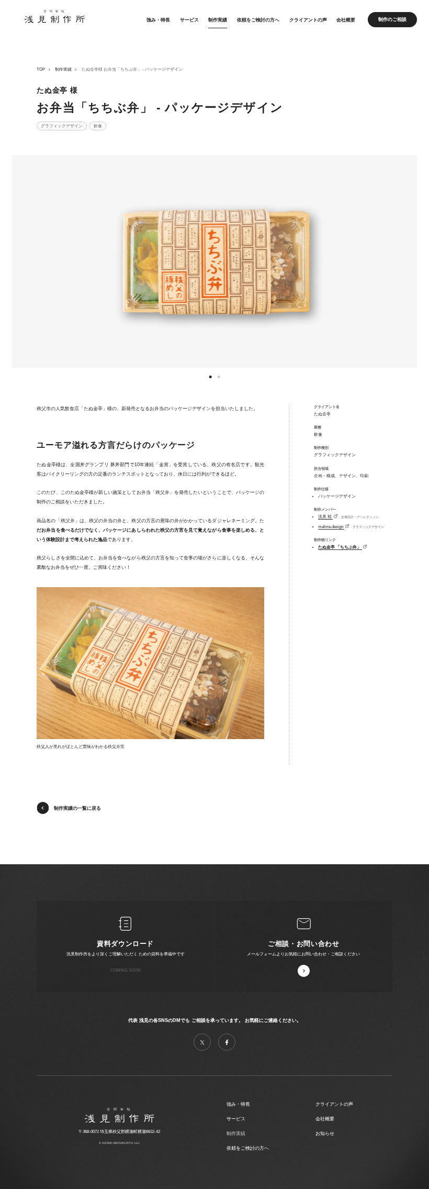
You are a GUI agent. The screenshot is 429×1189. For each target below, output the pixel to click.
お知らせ (324, 1133)
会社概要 (345, 19)
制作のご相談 (392, 19)
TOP (41, 69)
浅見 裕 (325, 516)
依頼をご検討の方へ (258, 19)
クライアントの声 (308, 19)
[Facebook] (226, 1042)
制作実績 (217, 19)
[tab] (210, 376)
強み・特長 (158, 19)
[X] (202, 1042)
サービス (189, 19)
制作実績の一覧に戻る (77, 808)
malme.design (331, 526)
